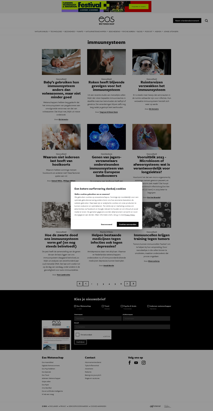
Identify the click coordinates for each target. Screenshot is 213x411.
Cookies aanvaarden (127, 224)
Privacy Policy (129, 214)
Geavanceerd (106, 224)
